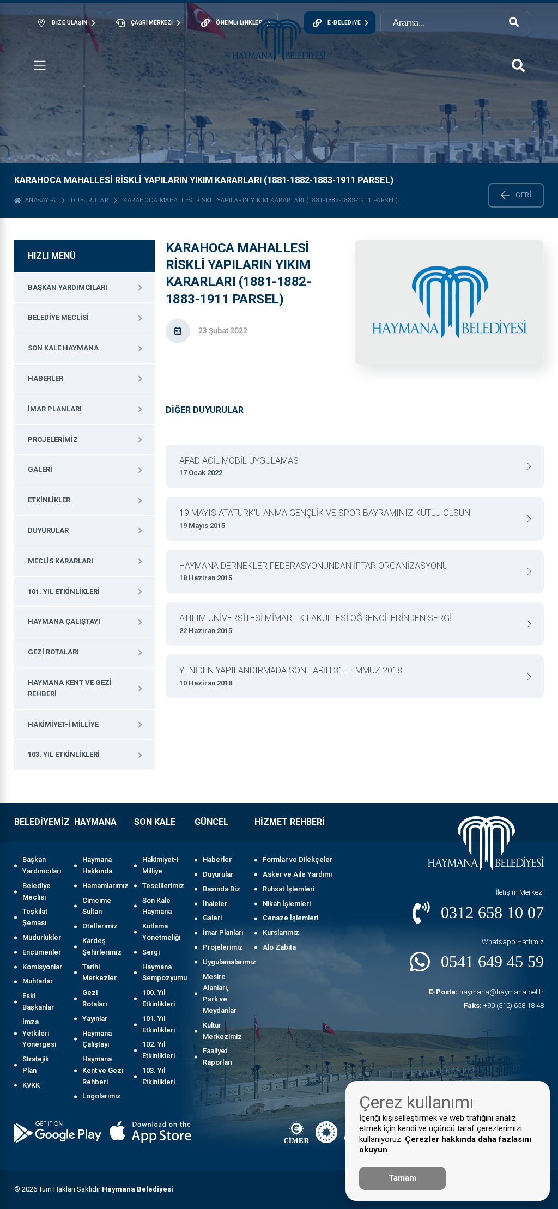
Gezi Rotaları (53, 652)
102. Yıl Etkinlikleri (158, 1050)
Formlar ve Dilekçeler (297, 859)
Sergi (151, 952)
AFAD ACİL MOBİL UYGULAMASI (240, 466)
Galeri (40, 469)
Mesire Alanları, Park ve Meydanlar (219, 993)
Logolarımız (101, 1096)
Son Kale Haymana (63, 348)
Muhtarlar (37, 981)
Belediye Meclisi (58, 317)
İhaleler (215, 904)
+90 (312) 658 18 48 (504, 1005)
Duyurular (90, 200)
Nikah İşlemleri (287, 904)
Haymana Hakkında (97, 865)
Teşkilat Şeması (34, 917)
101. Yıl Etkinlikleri (64, 591)
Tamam (402, 1178)
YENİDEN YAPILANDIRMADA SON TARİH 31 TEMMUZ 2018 (290, 676)
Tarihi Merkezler (99, 972)
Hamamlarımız (102, 886)
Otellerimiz (100, 926)
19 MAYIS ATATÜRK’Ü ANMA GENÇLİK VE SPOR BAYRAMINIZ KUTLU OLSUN (324, 519)
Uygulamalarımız (223, 962)
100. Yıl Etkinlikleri (158, 998)
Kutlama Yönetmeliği (161, 931)
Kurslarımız (281, 932)
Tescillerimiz (162, 886)
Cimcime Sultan (96, 906)
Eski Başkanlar (38, 1001)
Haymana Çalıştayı (64, 621)
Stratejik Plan (35, 1064)
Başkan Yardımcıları (67, 287)
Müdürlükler (41, 937)
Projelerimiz (53, 439)
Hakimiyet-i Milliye (63, 724)
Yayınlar (94, 1018)
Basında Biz (221, 889)
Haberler (45, 378)
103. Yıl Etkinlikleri (64, 754)
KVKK (31, 1085)
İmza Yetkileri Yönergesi (39, 1033)
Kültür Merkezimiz (222, 1031)
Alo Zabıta (279, 947)
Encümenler (41, 952)
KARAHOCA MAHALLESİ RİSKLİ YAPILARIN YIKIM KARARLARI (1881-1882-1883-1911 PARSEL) (260, 200)
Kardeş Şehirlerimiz (102, 946)
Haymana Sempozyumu (162, 972)
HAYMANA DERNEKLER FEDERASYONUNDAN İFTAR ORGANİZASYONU (313, 571)
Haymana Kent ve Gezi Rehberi (70, 688)
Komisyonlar (42, 967)
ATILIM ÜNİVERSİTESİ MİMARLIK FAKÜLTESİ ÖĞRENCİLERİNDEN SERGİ (315, 624)
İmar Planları (55, 409)
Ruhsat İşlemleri (288, 889)
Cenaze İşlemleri (290, 918)
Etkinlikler (49, 500)
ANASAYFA (38, 200)
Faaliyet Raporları (217, 1056)
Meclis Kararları (60, 561)
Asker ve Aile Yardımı (297, 874)
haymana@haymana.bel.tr (486, 992)
